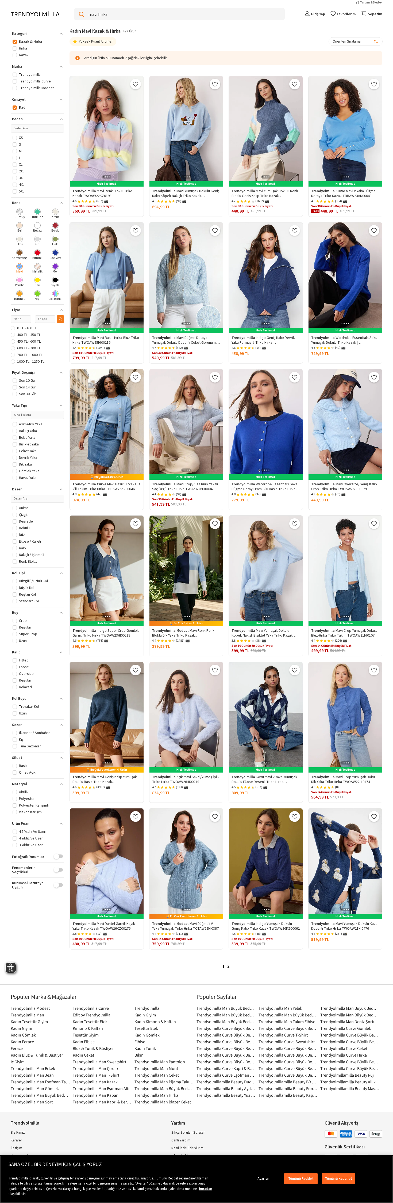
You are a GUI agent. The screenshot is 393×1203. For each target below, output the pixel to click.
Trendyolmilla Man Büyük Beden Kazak (350, 1014)
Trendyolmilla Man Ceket (156, 1075)
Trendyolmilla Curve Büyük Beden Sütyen (350, 1041)
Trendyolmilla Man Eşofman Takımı (40, 1081)
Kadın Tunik (145, 1048)
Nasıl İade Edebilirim (187, 1148)
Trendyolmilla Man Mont (156, 1068)
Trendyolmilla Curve (91, 1008)
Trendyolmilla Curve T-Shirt (283, 1035)
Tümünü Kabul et (338, 1178)
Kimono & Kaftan (88, 1028)
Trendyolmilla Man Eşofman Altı (101, 1088)
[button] (37, 33)
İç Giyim (18, 1061)
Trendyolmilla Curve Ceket (343, 1048)
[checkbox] (20, 214)
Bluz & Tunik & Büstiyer (93, 1048)
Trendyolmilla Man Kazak (95, 1081)
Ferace (17, 1048)
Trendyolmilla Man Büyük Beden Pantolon (226, 1014)
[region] (196, 1179)
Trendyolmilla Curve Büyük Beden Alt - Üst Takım (226, 1041)
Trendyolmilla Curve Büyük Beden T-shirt (226, 1028)
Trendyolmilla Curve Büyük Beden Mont (226, 1061)
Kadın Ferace (22, 1041)
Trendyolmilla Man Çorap (95, 1068)
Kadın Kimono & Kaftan (155, 1021)
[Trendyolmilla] (35, 14)
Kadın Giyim (145, 1014)
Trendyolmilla (146, 1008)
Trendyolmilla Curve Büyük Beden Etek (226, 1035)
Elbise (139, 1041)
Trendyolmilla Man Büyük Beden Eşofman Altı (288, 1014)
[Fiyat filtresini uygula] (60, 319)
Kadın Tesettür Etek (90, 1021)
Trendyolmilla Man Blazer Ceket (162, 1101)
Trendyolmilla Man (27, 1014)
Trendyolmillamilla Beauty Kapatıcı (288, 1095)
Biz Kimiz (18, 1132)
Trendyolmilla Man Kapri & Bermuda (102, 1101)
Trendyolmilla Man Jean (32, 1075)
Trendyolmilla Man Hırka (156, 1095)
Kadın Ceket (83, 1055)
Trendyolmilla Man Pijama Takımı (164, 1081)
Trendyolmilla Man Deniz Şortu (348, 1021)
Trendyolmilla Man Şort (32, 1101)
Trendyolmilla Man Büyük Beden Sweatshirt (164, 1088)
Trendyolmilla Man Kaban (95, 1095)
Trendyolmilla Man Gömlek (35, 1088)
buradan (205, 1188)
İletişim (16, 1148)
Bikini (139, 1055)
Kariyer (16, 1140)
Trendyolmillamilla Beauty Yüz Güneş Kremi (226, 1095)
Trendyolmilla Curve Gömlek (345, 1028)
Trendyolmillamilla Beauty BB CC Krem (288, 1081)
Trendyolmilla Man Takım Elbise (287, 1021)
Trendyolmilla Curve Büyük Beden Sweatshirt (226, 1055)
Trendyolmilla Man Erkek (33, 1068)
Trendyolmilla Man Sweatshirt (99, 1061)
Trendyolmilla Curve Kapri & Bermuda (226, 1068)
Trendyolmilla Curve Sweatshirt (287, 1041)
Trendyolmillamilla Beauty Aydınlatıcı (226, 1088)
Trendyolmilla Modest (30, 1008)
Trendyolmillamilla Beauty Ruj (347, 1075)
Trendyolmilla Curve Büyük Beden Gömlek (226, 1048)
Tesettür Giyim (86, 1035)
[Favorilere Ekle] (135, 84)
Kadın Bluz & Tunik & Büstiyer (37, 1055)
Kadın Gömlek (23, 1035)
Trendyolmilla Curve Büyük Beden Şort (350, 1061)
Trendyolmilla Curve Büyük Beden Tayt (288, 1075)
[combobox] (355, 41)
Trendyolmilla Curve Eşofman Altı (226, 1075)
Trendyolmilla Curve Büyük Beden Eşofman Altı (288, 1068)
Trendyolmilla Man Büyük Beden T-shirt (40, 1095)
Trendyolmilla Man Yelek (280, 1008)
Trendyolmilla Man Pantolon (159, 1061)
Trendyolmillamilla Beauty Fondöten (288, 1088)
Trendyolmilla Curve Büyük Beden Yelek (350, 1068)
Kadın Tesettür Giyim (29, 1021)
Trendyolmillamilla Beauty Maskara (350, 1088)
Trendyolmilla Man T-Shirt (96, 1075)
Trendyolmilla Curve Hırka (343, 1055)
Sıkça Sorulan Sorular (188, 1132)
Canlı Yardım (180, 1140)
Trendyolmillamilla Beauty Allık (348, 1081)
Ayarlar (263, 1178)
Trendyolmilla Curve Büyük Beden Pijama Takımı (288, 1028)
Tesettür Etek (146, 1028)
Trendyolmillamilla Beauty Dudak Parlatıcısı (226, 1081)
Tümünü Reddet (301, 1178)
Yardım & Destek (371, 3)
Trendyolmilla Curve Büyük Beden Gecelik (288, 1061)
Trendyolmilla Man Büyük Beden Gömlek (226, 1008)
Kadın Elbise (84, 1041)
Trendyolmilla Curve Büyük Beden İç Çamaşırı (288, 1048)
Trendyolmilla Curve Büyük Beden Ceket (350, 1035)
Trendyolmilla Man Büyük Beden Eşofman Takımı (226, 1021)
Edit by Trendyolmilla (91, 1014)
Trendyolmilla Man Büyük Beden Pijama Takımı (350, 1008)
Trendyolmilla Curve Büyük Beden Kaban (288, 1055)
